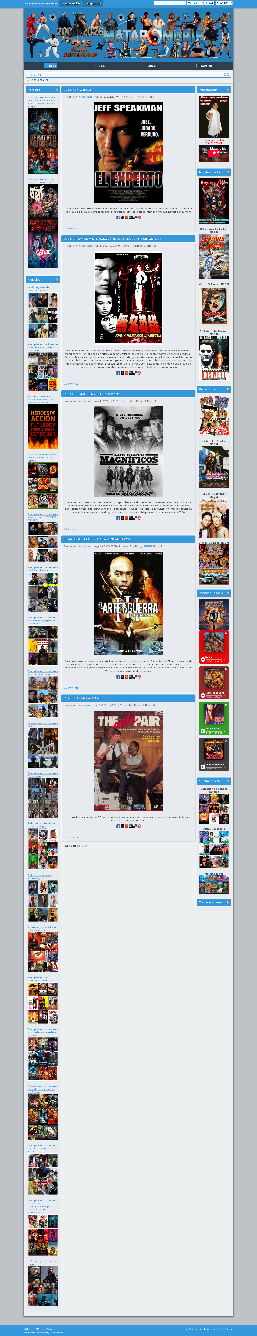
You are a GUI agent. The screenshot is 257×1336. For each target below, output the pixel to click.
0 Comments (71, 228)
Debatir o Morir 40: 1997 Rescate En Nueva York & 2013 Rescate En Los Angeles (42, 102)
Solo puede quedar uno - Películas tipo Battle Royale (43, 457)
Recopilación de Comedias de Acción (40, 979)
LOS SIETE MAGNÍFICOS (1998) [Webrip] (91, 394)
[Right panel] (228, 75)
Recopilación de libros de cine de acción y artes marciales (43, 347)
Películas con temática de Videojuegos (41, 825)
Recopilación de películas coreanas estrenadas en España (43, 1148)
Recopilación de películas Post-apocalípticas (43, 672)
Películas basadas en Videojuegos (40, 876)
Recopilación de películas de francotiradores (43, 569)
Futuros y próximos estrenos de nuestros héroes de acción (40, 399)
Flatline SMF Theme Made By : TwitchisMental (43, 1332)
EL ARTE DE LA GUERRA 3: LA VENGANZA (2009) (98, 539)
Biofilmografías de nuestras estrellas (38, 289)
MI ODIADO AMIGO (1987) (81, 698)
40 (85, 845)
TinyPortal (189, 1329)
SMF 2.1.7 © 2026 (32, 1329)
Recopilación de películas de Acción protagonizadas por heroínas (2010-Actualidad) (43, 1206)
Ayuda (199, 1329)
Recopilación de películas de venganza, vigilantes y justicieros (43, 620)
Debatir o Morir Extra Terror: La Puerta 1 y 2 (41, 181)
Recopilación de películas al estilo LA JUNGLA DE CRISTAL (43, 517)
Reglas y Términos (212, 1329)
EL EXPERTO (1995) (77, 89)
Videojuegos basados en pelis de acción (42, 929)
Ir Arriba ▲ (228, 1329)
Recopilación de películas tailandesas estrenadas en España (43, 1089)
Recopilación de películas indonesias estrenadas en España (43, 1032)
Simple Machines (48, 1329)
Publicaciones (85, 97)
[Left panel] (224, 75)
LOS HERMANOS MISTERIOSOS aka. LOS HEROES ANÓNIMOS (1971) (112, 238)
